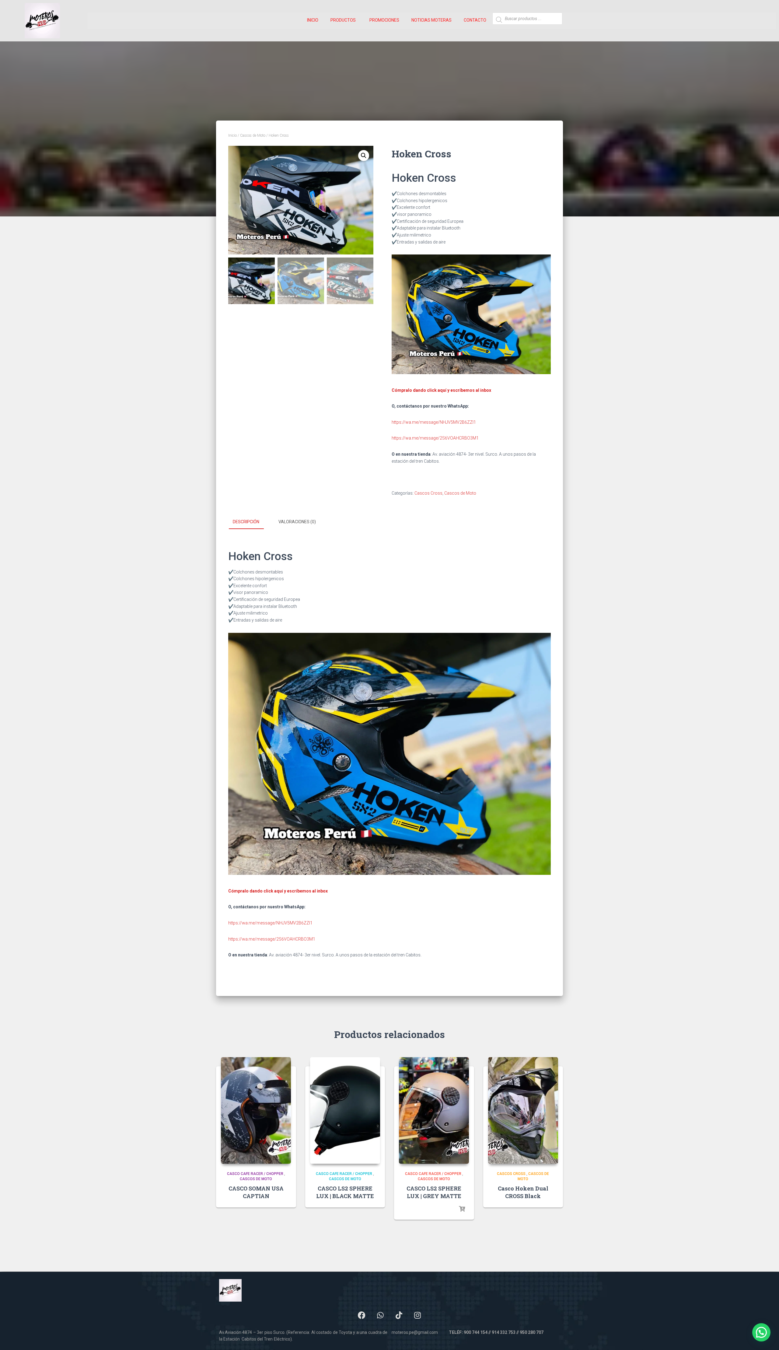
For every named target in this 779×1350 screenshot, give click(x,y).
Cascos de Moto (252, 135)
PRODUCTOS (343, 20)
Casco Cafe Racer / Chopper (255, 1174)
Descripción (246, 521)
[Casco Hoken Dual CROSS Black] (523, 1110)
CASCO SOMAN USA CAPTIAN (256, 1192)
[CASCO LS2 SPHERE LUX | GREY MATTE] (434, 1110)
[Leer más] (462, 1209)
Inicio (232, 135)
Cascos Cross (428, 493)
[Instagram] (417, 1315)
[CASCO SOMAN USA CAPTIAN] (256, 1110)
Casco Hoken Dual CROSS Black (523, 1192)
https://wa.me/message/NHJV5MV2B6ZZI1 (434, 422)
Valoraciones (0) (297, 521)
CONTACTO (475, 20)
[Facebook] (361, 1315)
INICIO (312, 20)
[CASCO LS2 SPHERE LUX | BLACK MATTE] (345, 1110)
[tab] (250, 522)
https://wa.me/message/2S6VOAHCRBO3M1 (435, 438)
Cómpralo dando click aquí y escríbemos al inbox (441, 390)
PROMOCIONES (384, 20)
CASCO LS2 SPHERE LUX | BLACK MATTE (345, 1192)
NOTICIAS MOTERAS (431, 20)
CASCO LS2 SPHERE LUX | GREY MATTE (434, 1192)
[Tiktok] (399, 1315)
